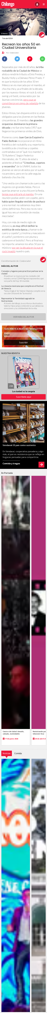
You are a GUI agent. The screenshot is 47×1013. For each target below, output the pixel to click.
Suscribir (23, 342)
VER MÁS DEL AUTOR (23, 317)
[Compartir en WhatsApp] (42, 58)
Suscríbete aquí (23, 396)
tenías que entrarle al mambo (18, 194)
